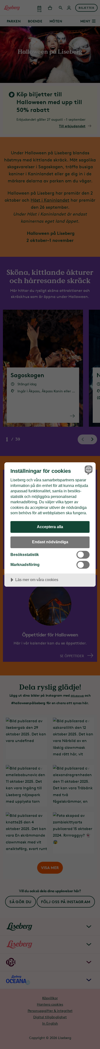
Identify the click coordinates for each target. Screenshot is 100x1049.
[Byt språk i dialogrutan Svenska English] (88, 470)
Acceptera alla (50, 526)
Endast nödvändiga (50, 542)
